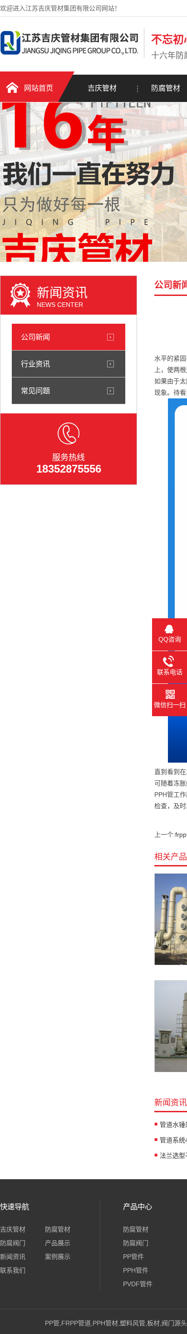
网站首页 (38, 88)
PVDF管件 (138, 1284)
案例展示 (57, 1256)
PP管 (52, 1323)
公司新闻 (35, 337)
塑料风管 (132, 1323)
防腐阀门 (12, 1243)
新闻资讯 (12, 1256)
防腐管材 (57, 1229)
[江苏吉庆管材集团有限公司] (69, 56)
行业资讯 (35, 364)
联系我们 (12, 1270)
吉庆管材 (102, 88)
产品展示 (57, 1243)
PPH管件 (135, 1270)
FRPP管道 (76, 1323)
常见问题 (35, 391)
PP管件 (133, 1256)
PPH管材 (105, 1323)
